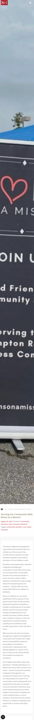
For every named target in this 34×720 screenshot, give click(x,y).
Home (2, 509)
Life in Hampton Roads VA (17, 524)
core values (27, 527)
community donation (14, 527)
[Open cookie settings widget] (3, 717)
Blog (5, 509)
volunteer (4, 530)
